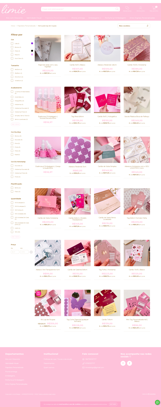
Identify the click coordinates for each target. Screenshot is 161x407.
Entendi (113, 404)
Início (13, 26)
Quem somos (49, 367)
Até (21, 248)
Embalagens (94, 18)
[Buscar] (117, 9)
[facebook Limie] (6, 2)
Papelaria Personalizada (55, 18)
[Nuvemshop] (149, 394)
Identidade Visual (34, 18)
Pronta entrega (78, 18)
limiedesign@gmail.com (94, 367)
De (12, 248)
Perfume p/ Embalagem (115, 18)
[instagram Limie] (3, 2)
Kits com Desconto (14, 18)
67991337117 (90, 363)
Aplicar (31, 252)
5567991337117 (90, 359)
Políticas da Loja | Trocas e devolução (58, 359)
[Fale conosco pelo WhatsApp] (157, 402)
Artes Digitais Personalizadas (142, 18)
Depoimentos (49, 363)
